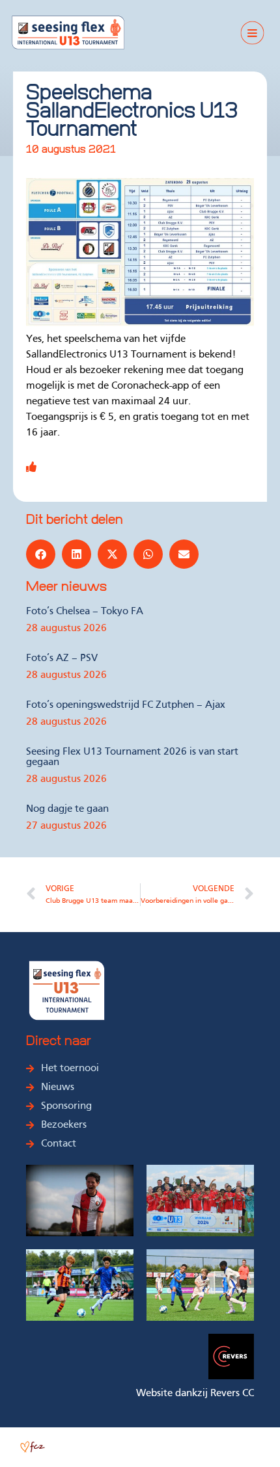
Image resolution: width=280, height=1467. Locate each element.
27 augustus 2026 (66, 826)
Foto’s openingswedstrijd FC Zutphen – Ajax (125, 705)
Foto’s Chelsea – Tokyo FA (84, 611)
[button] (40, 554)
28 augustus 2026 (66, 628)
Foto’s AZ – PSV (62, 658)
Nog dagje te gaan (67, 809)
